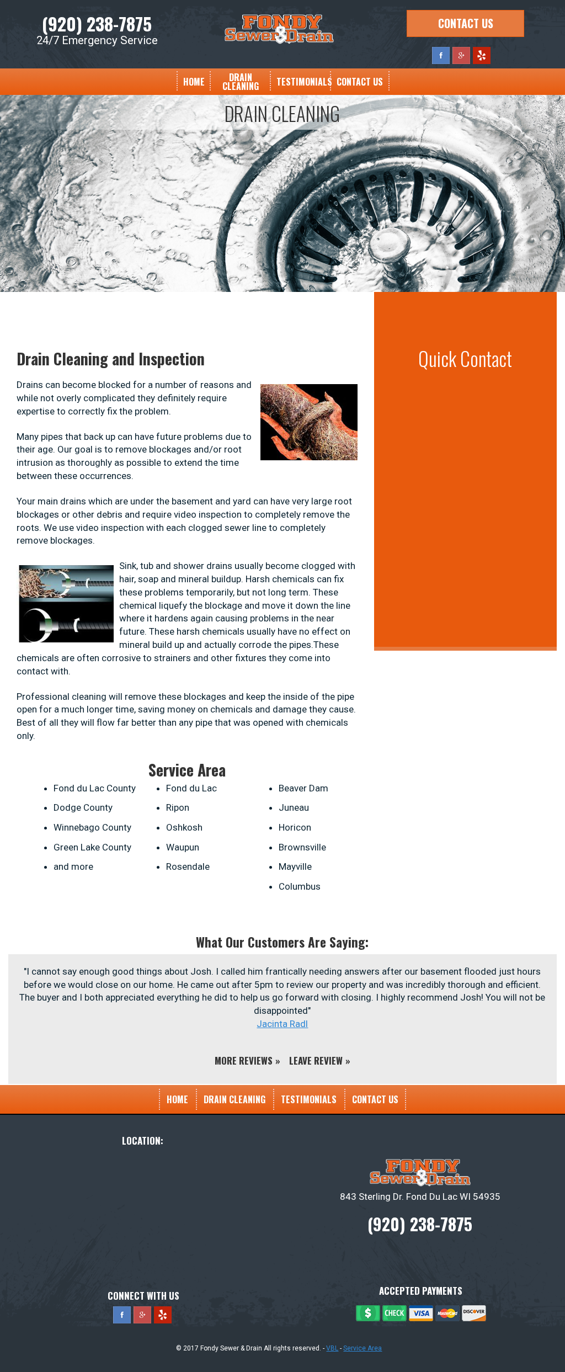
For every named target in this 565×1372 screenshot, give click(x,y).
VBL (332, 1348)
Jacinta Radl (282, 1023)
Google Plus (461, 55)
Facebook (441, 55)
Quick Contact (465, 358)
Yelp (482, 55)
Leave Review (316, 1060)
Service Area (362, 1348)
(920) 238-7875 (97, 23)
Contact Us (465, 23)
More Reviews (244, 1060)
